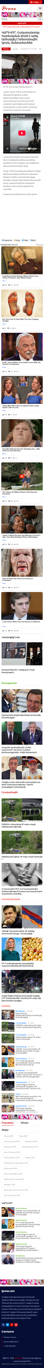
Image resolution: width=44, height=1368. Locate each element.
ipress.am (18, 1358)
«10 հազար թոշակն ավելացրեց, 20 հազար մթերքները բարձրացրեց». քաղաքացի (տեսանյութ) (26, 1111)
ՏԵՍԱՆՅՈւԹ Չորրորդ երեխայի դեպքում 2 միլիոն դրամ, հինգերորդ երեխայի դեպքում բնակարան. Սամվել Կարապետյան (28, 1262)
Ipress (16, 49)
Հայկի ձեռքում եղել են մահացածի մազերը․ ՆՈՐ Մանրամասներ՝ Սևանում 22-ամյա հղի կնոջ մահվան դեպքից (21, 998)
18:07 (32, 1023)
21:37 (32, 1058)
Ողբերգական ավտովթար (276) (16, 1163)
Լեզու (36, 2)
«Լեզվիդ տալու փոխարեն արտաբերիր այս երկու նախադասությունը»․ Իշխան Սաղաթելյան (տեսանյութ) (21, 784)
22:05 (30, 1011)
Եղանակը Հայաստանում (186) (16, 1190)
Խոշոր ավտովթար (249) (13, 1174)
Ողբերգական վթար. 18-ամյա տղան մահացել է (22, 857)
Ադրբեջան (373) (10, 1147)
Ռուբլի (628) (8, 1136)
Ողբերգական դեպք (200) (13, 1179)
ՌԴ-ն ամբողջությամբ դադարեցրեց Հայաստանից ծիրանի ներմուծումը (18, 964)
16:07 (32, 1047)
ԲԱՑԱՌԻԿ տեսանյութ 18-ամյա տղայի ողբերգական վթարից (19, 825)
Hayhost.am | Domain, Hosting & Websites (26, 1364)
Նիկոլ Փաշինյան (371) (30, 1147)
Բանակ (6, 49)
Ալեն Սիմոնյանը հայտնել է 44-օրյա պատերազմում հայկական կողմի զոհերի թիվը (28, 1098)
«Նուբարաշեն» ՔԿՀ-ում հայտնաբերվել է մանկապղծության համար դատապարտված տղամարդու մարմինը (22, 891)
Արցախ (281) (30, 1157)
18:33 (30, 1070)
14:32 (32, 1106)
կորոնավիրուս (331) (12, 1157)
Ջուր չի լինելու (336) (12, 1152)
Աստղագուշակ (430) (12, 1141)
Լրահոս (6, 1005)
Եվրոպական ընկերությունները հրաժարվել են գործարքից (21, 716)
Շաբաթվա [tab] (8, 1123)
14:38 (32, 1082)
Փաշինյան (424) (31, 1141)
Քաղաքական (9, 683)
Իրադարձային (10, 792)
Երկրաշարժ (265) (10, 1168)
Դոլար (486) (22, 1136)
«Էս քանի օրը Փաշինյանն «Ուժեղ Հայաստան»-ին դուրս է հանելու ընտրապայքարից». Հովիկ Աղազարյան (19, 750)
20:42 (26, 1094)
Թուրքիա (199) (9, 1184)
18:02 (32, 1035)
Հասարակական (11, 899)
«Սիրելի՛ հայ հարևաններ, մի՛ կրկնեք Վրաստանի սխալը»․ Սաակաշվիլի (18, 932)
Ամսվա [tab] (24, 1123)
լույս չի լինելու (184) (12, 1195)
